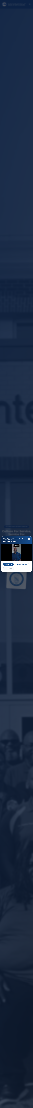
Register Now (8, 564)
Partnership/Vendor (21, 564)
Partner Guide (8, 568)
